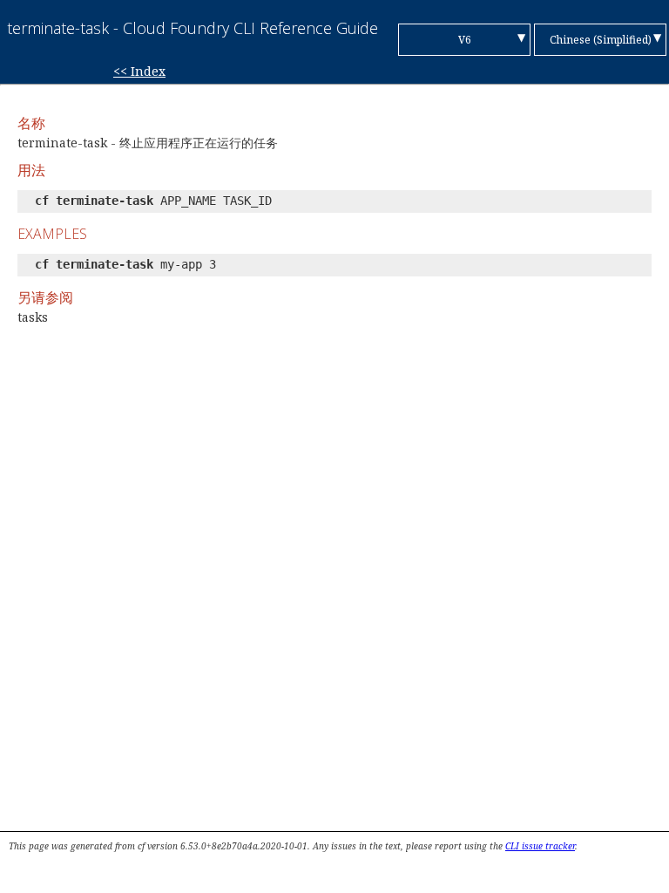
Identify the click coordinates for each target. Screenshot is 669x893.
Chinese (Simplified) (601, 39)
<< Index (139, 71)
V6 (464, 39)
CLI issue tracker (540, 846)
